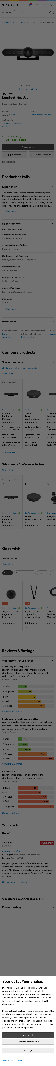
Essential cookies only (28, 1041)
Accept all (28, 1035)
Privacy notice (22, 1060)
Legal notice (7, 1060)
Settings (28, 1050)
